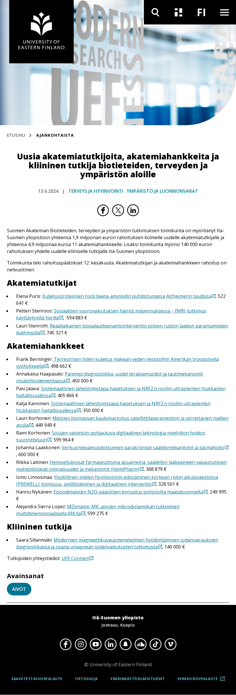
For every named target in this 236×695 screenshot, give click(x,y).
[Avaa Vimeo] (170, 644)
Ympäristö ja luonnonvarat (162, 191)
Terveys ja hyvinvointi (95, 191)
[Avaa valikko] (224, 12)
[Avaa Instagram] (80, 644)
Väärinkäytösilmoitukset (137, 678)
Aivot (19, 589)
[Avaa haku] (155, 12)
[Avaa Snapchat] (125, 644)
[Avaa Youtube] (95, 644)
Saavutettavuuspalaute (36, 678)
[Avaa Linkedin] (110, 644)
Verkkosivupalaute (203, 681)
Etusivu (16, 135)
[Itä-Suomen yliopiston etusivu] (41, 31)
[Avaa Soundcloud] (140, 644)
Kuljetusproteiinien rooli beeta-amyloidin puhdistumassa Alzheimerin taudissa (126, 296)
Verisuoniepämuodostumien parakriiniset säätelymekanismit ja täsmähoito (143, 447)
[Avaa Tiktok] (155, 644)
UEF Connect (75, 558)
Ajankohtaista (55, 135)
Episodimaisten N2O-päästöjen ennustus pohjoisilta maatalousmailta (128, 492)
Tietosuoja (86, 678)
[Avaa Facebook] (65, 644)
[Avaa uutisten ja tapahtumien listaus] (178, 12)
